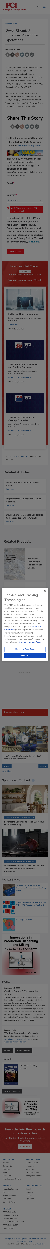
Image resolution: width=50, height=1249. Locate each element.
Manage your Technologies (25, 649)
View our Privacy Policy (30, 642)
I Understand (25, 655)
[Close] (45, 590)
